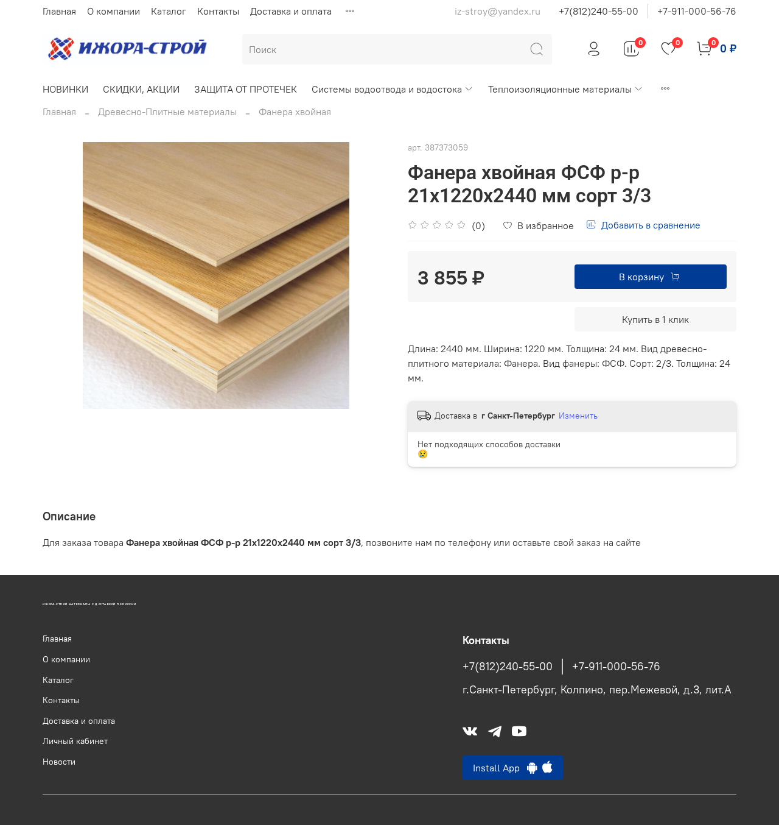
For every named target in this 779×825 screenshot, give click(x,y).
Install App (500, 768)
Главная (59, 11)
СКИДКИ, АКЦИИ (141, 89)
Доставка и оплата (291, 11)
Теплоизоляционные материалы (560, 89)
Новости (59, 761)
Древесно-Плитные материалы (167, 111)
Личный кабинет (75, 740)
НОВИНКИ (65, 89)
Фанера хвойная (295, 111)
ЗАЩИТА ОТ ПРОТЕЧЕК (245, 89)
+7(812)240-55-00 (598, 11)
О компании (113, 11)
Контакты (218, 11)
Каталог (168, 11)
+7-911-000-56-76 (696, 11)
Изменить (578, 415)
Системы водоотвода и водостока (387, 89)
